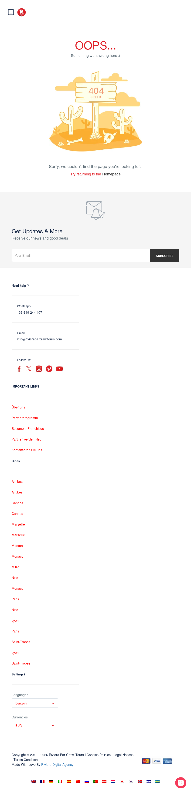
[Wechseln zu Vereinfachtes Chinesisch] (77, 781)
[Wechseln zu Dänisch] (104, 781)
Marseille (18, 524)
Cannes (17, 502)
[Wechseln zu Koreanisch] (130, 781)
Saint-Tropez (21, 641)
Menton (17, 545)
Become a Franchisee (28, 428)
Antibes (17, 481)
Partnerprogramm (25, 417)
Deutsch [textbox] (21, 703)
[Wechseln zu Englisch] (33, 781)
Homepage (111, 174)
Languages (20, 694)
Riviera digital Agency (57, 764)
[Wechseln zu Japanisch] (122, 781)
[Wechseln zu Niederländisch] (113, 781)
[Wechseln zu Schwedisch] (157, 781)
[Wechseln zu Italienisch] (60, 781)
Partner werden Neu (26, 439)
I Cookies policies (98, 754)
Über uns (18, 407)
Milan (16, 567)
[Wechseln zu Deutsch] (51, 781)
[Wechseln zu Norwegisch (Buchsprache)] (139, 781)
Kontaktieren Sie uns (27, 450)
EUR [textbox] (18, 725)
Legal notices (123, 754)
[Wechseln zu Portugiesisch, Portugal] (95, 781)
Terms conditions (26, 759)
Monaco (18, 556)
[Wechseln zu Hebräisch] (148, 781)
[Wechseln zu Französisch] (42, 781)
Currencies (20, 717)
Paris (15, 599)
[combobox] (35, 703)
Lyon (15, 620)
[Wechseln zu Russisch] (86, 781)
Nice (15, 577)
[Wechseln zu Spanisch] (69, 781)
